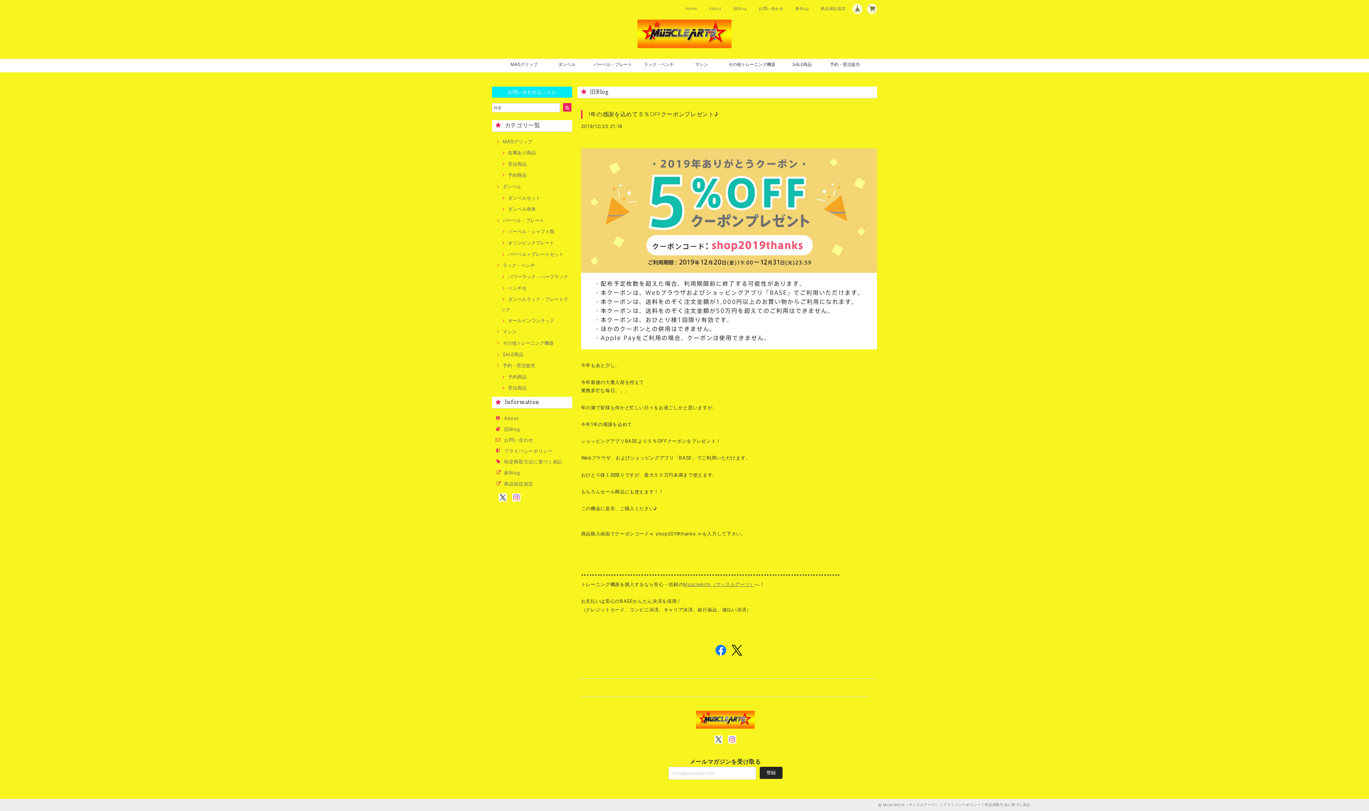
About (715, 8)
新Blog (802, 8)
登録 (771, 772)
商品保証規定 (833, 8)
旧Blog (740, 8)
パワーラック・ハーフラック (538, 276)
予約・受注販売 (845, 64)
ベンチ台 (517, 288)
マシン (701, 64)
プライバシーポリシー (528, 451)
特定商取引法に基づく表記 (533, 461)
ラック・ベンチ (659, 64)
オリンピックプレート (531, 243)
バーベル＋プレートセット (536, 254)
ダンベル (566, 64)
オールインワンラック (531, 320)
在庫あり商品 (522, 152)
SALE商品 (802, 64)
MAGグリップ (524, 64)
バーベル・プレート (613, 64)
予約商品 (517, 175)
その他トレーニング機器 (751, 64)
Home (691, 8)
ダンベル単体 (522, 209)
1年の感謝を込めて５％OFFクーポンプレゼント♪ (653, 114)
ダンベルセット (524, 198)
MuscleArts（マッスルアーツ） (718, 584)
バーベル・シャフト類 (531, 231)
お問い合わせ (771, 8)
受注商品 (517, 164)
